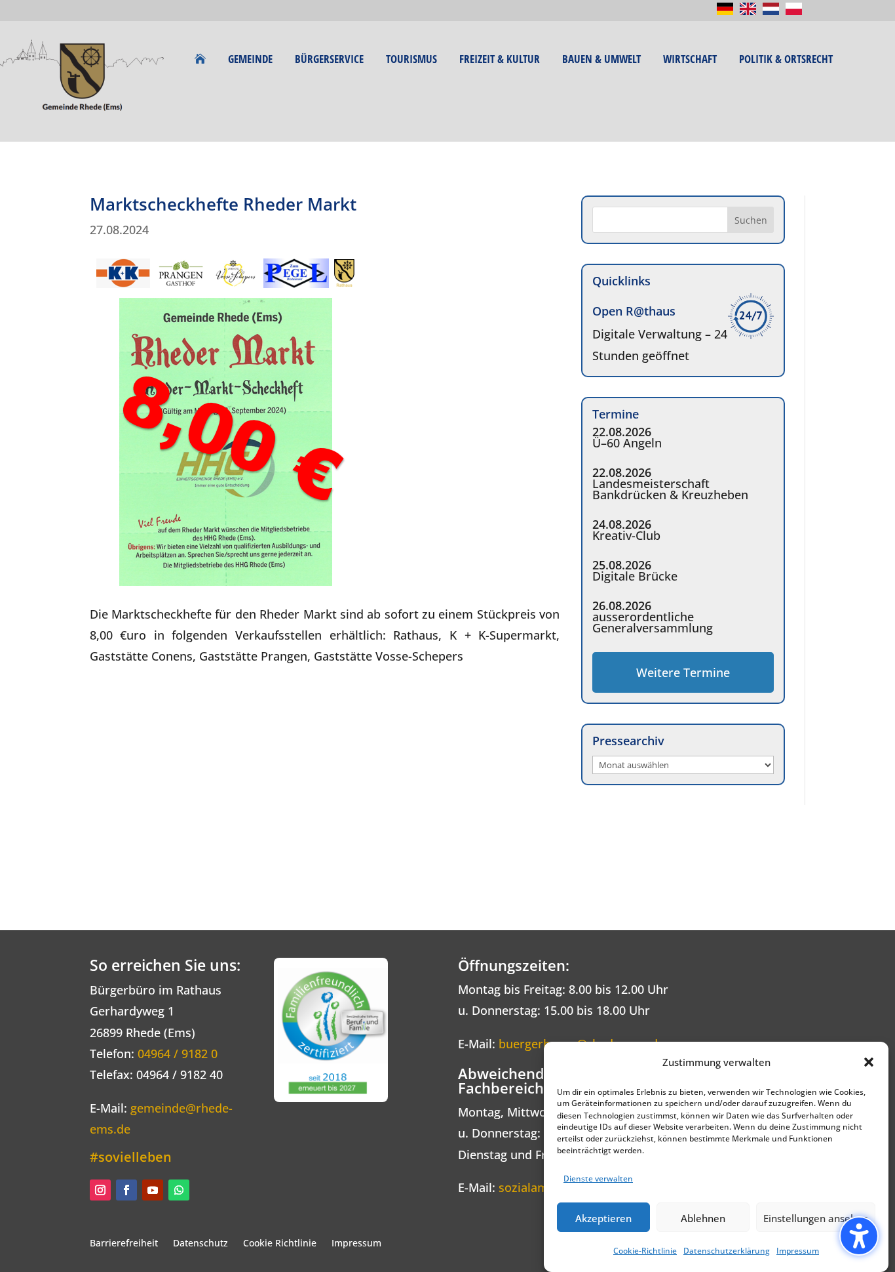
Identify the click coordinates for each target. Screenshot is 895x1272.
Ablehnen (703, 1217)
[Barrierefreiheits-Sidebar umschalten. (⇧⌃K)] (859, 1236)
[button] (868, 1062)
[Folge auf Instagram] (100, 1190)
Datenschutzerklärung (726, 1251)
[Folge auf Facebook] (126, 1190)
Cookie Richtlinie (279, 1243)
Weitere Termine (683, 672)
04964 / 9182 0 (178, 1053)
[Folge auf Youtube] (152, 1190)
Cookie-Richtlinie (645, 1251)
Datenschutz (200, 1243)
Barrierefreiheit (124, 1243)
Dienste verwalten (598, 1178)
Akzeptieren (603, 1217)
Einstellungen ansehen (815, 1217)
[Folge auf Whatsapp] (178, 1190)
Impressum (797, 1251)
